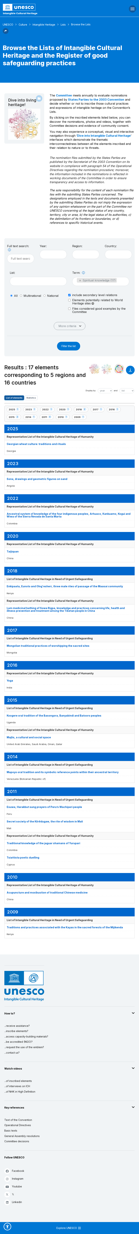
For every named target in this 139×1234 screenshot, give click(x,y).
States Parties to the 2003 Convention (96, 99)
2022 (48, 410)
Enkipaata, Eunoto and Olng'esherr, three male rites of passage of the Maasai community (65, 586)
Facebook (18, 1170)
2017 (98, 410)
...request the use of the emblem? (24, 1047)
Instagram (17, 1178)
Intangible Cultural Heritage (20, 13)
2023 (31, 410)
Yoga (10, 680)
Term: (76, 273)
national (52, 296)
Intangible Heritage (44, 24)
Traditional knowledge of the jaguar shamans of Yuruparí (43, 843)
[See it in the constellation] (94, 369)
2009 (80, 418)
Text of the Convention (18, 1119)
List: (12, 273)
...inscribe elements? (16, 1031)
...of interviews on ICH (17, 1086)
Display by (91, 390)
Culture (23, 24)
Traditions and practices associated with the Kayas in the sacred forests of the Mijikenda (65, 927)
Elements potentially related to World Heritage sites (97, 301)
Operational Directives (17, 1125)
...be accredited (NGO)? (18, 1041)
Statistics (31, 398)
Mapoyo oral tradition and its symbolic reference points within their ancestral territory (63, 772)
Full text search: (18, 246)
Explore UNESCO (67, 1227)
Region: (77, 246)
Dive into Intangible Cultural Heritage (104, 135)
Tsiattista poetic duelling (23, 857)
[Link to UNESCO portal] (46, 7)
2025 (15, 410)
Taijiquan (13, 551)
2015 (15, 418)
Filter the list (69, 346)
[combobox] (53, 254)
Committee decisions (16, 1141)
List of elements (14, 398)
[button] (6, 33)
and (115, 390)
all (16, 296)
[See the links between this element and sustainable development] (119, 369)
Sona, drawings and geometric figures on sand (37, 478)
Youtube (17, 1186)
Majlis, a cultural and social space (29, 737)
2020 (65, 410)
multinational (32, 296)
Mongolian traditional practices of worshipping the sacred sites (48, 645)
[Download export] (130, 372)
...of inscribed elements (18, 1080)
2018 (82, 410)
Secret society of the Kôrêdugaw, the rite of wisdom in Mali (45, 821)
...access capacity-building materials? (26, 1036)
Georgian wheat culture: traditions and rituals (36, 443)
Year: (43, 246)
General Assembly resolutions (22, 1136)
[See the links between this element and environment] (106, 369)
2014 (31, 418)
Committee (64, 95)
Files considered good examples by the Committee (99, 310)
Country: (111, 246)
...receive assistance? (17, 1025)
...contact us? (12, 1052)
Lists (63, 24)
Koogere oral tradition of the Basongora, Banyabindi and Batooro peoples (54, 715)
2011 (47, 418)
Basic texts (10, 1130)
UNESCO (8, 24)
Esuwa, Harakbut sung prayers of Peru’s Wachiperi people (44, 806)
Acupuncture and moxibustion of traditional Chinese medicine (47, 892)
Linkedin (17, 1202)
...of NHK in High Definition (19, 1091)
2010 (64, 418)
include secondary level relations (94, 295)
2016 (115, 410)
